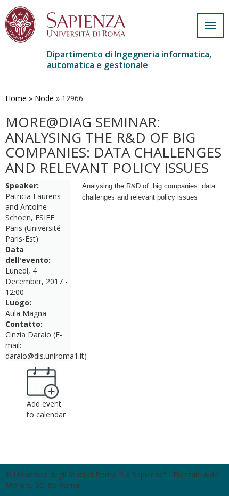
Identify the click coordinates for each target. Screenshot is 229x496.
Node (44, 98)
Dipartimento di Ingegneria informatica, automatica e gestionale (129, 59)
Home (16, 98)
